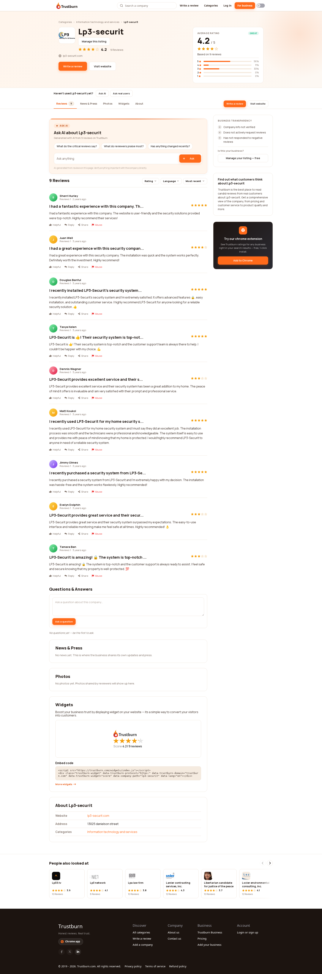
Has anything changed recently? (170, 146)
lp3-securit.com (98, 816)
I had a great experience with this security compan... (96, 248)
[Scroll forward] (270, 863)
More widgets (63, 784)
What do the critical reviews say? (77, 146)
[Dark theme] (261, 6)
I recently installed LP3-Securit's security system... (95, 290)
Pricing (202, 938)
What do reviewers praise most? (124, 146)
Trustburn (70, 926)
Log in (227, 5)
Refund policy (177, 966)
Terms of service (155, 966)
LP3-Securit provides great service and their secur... (96, 515)
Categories (211, 5)
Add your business (209, 944)
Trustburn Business (210, 932)
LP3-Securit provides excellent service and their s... (96, 379)
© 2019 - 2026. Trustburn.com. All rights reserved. (89, 966)
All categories (141, 932)
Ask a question (64, 621)
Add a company (143, 944)
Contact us (174, 938)
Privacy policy (133, 966)
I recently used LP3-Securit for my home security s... (96, 421)
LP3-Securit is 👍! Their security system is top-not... (96, 337)
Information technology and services (97, 22)
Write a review (189, 5)
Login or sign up (247, 932)
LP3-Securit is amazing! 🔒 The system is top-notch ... (97, 557)
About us (173, 932)
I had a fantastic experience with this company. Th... (96, 206)
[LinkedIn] (78, 952)
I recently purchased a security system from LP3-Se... (97, 472)
